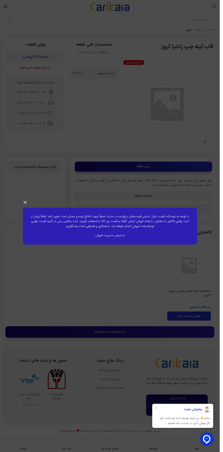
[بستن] (25, 202)
